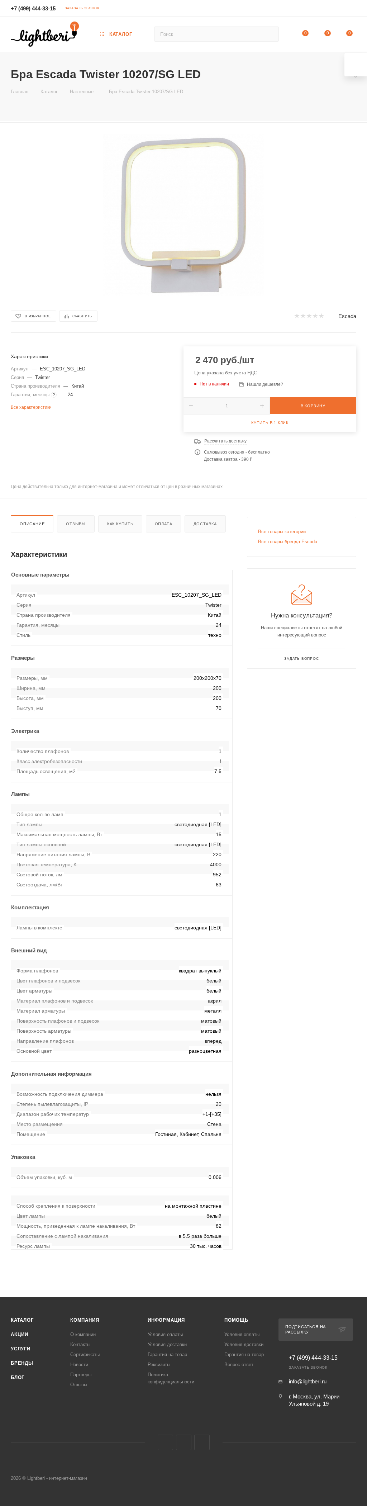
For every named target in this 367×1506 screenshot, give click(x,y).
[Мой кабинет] (353, 9)
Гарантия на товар (167, 1354)
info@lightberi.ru (308, 1381)
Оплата (163, 524)
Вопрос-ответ (238, 1364)
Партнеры (80, 1374)
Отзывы (76, 524)
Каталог (22, 1320)
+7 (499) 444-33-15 (33, 8)
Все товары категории (282, 531)
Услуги (20, 1348)
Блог (17, 1377)
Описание (32, 524)
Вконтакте (165, 1442)
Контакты (80, 1344)
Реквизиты (159, 1364)
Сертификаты (85, 1354)
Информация (166, 1320)
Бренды (22, 1363)
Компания (84, 1320)
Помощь (236, 1320)
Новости (79, 1364)
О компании (83, 1334)
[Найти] (270, 34)
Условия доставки (167, 1344)
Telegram (183, 1442)
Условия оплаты (165, 1334)
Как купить (120, 524)
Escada (347, 316)
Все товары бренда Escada (287, 541)
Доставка (205, 524)
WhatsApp (202, 1442)
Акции (19, 1334)
